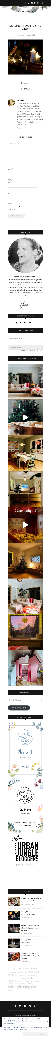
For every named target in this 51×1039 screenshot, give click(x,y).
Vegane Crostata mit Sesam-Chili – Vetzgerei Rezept (30, 955)
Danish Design (24, 983)
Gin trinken (20, 975)
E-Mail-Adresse (11, 181)
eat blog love (33, 975)
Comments (25, 83)
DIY (17, 983)
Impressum (18, 1015)
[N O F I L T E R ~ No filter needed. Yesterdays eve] (25, 632)
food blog (19, 969)
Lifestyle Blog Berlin (24, 986)
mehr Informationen (20, 1029)
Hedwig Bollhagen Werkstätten (28, 941)
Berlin (30, 983)
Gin (16, 975)
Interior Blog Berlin (21, 978)
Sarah (27, 89)
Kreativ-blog (11, 969)
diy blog (27, 975)
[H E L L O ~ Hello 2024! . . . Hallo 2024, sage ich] (25, 382)
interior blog (30, 968)
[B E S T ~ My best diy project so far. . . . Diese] (25, 668)
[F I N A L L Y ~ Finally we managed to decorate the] (25, 561)
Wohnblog (12, 983)
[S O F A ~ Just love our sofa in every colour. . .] (25, 596)
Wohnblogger (13, 981)
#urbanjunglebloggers (14, 972)
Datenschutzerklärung (29, 1015)
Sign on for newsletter (18, 708)
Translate (39, 351)
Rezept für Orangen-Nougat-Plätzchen (29, 913)
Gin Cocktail (36, 981)
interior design (25, 981)
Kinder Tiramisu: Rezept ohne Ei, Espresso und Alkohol (30, 927)
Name (10, 169)
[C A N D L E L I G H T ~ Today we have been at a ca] (25, 525)
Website (10, 194)
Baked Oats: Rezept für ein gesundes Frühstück (31, 899)
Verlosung (24, 972)
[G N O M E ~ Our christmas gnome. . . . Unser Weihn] (25, 417)
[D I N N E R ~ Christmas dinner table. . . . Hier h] (25, 453)
